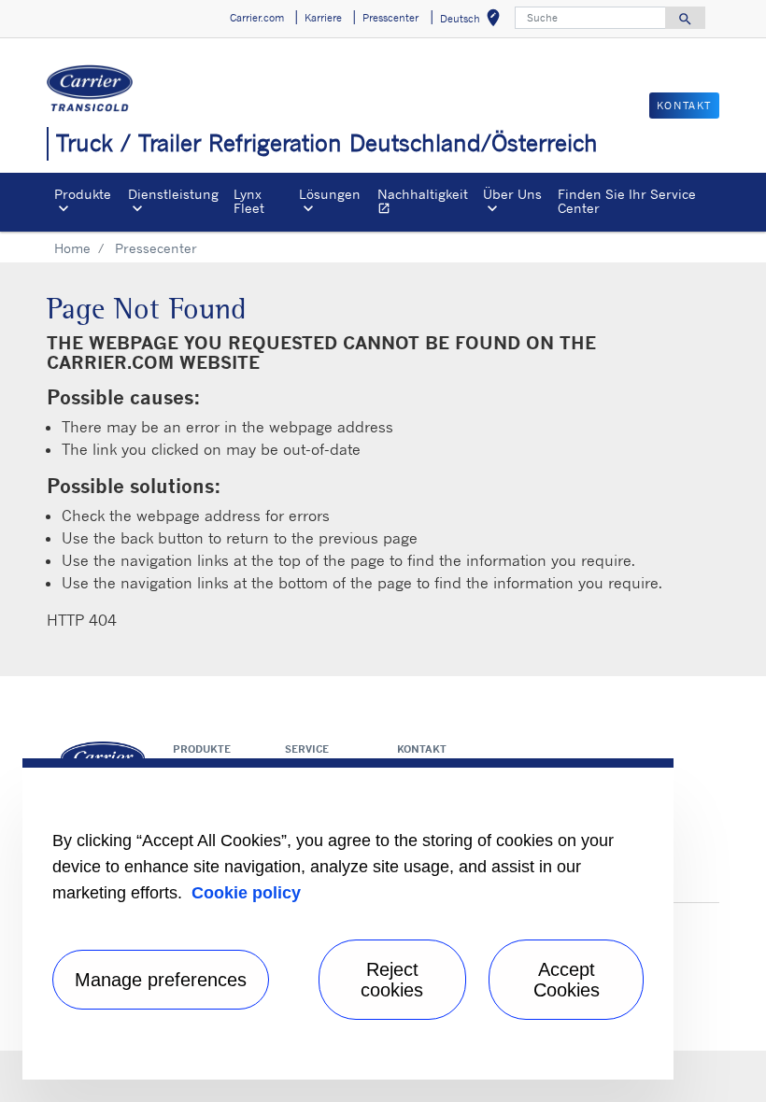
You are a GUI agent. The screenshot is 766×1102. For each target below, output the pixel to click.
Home (72, 248)
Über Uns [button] (512, 194)
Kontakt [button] (684, 105)
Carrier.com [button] (257, 17)
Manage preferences (161, 979)
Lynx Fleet (249, 200)
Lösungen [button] (330, 194)
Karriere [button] (323, 17)
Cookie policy (246, 892)
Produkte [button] (82, 194)
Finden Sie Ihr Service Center (627, 200)
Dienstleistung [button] (173, 194)
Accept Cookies (566, 979)
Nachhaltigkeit (426, 203)
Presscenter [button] (390, 17)
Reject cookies (392, 979)
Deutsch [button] (473, 21)
